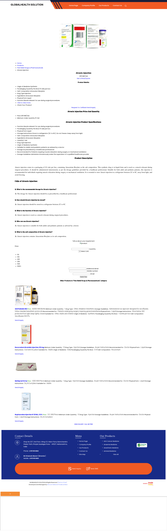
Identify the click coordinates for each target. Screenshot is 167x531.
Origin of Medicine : (84, 314)
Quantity (20, 140)
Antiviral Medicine (110, 451)
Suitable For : (59, 314)
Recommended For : (71, 311)
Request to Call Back (79, 107)
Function (20, 126)
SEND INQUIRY (79, 424)
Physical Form (22, 131)
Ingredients (21, 138)
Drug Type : (80, 309)
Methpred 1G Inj (21, 381)
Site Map (82, 454)
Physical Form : (108, 311)
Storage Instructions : (38, 417)
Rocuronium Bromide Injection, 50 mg (29, 347)
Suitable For (21, 147)
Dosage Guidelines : (95, 347)
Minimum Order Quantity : (55, 309)
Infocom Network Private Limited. (57, 484)
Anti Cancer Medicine (111, 441)
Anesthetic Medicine (111, 448)
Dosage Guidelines (24, 154)
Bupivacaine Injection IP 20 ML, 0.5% (28, 415)
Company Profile (88, 5)
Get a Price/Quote (83, 78)
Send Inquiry (91, 107)
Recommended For (24, 152)
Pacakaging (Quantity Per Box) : (112, 314)
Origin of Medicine (23, 145)
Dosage (20, 150)
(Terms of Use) (62, 482)
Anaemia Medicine (110, 444)
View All (115, 454)
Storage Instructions (24, 133)
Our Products (104, 5)
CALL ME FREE (88, 424)
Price (19, 116)
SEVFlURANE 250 (21, 309)
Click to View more (24, 103)
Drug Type (20, 143)
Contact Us (117, 5)
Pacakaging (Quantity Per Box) (28, 129)
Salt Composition (23, 136)
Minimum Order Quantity (26, 118)
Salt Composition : (109, 350)
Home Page (73, 5)
